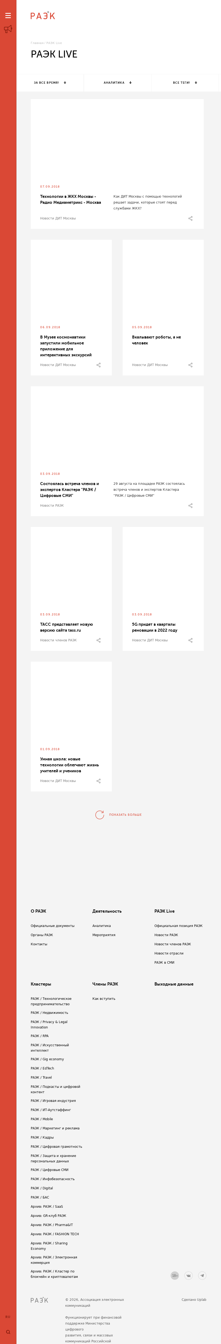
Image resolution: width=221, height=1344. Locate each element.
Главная (37, 43)
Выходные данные (174, 984)
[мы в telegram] (202, 1275)
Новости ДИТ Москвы (58, 218)
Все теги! (181, 82)
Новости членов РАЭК (58, 640)
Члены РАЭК (105, 984)
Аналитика (114, 82)
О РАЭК (38, 911)
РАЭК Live (164, 911)
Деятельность (107, 911)
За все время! (46, 82)
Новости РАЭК (52, 505)
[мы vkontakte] (188, 1275)
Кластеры (41, 984)
